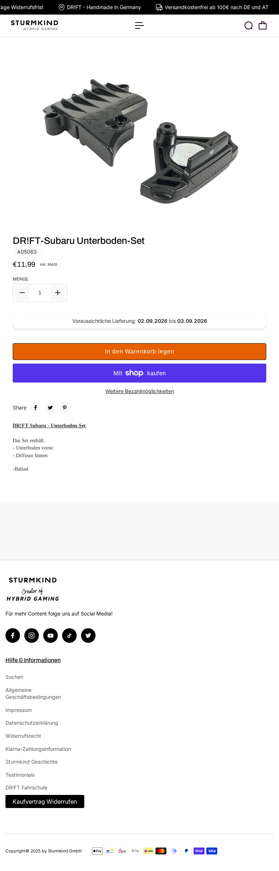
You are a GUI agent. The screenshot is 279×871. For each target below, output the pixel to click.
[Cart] (262, 25)
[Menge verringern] (22, 293)
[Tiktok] (69, 635)
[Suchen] (248, 25)
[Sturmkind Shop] (56, 26)
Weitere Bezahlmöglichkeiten (139, 391)
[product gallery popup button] (260, 218)
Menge (20, 279)
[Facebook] (35, 407)
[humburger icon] (139, 25)
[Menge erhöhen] (57, 293)
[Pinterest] (64, 407)
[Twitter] (50, 407)
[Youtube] (50, 635)
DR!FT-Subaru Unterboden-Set (79, 240)
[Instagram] (31, 635)
